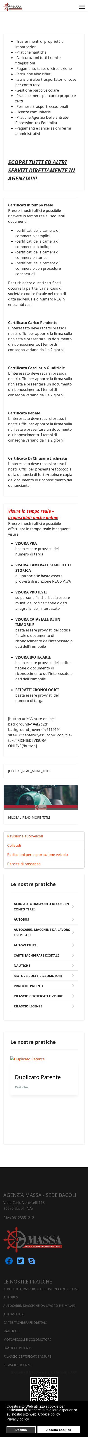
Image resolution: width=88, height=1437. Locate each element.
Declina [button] (21, 1430)
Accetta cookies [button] (58, 1430)
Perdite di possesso (24, 863)
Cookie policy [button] (49, 1414)
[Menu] (82, 7)
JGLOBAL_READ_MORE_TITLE (29, 771)
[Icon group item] (9, 1264)
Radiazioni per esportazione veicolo (37, 854)
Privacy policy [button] (18, 1419)
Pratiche (21, 1087)
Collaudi (14, 845)
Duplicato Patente (38, 1077)
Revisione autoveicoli (25, 836)
